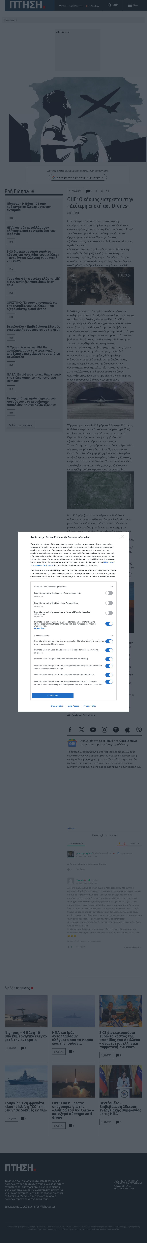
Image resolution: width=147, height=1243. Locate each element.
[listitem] (73, 586)
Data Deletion (57, 706)
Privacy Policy (90, 706)
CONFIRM (53, 696)
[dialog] (73, 621)
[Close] (123, 537)
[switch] (109, 593)
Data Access (73, 706)
